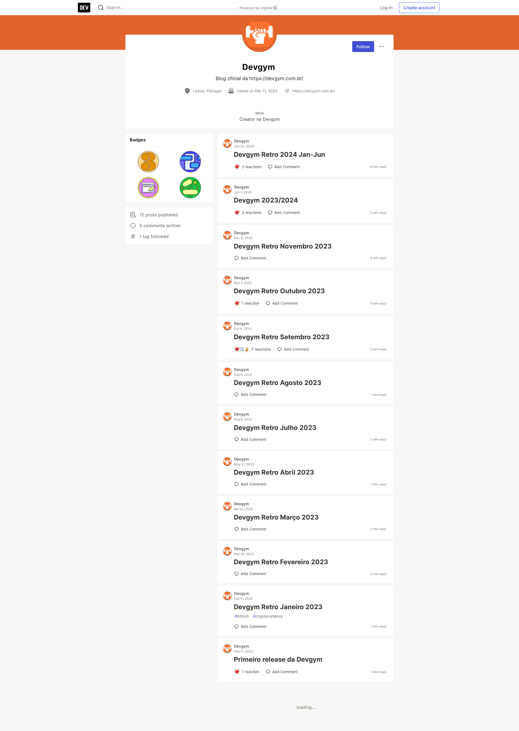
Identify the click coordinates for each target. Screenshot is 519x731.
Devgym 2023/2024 (266, 200)
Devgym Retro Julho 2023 (275, 428)
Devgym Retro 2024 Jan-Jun (279, 154)
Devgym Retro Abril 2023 (274, 472)
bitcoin (242, 616)
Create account (419, 7)
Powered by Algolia (256, 8)
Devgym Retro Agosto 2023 (277, 383)
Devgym (241, 141)
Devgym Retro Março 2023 (276, 517)
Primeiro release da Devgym (278, 659)
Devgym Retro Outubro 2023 (279, 291)
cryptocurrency (268, 616)
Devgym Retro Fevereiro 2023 (281, 562)
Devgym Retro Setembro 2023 (282, 337)
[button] (148, 161)
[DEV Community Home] (84, 7)
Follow (363, 46)
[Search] (100, 8)
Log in (386, 7)
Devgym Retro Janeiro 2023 (278, 607)
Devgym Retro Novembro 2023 (283, 246)
